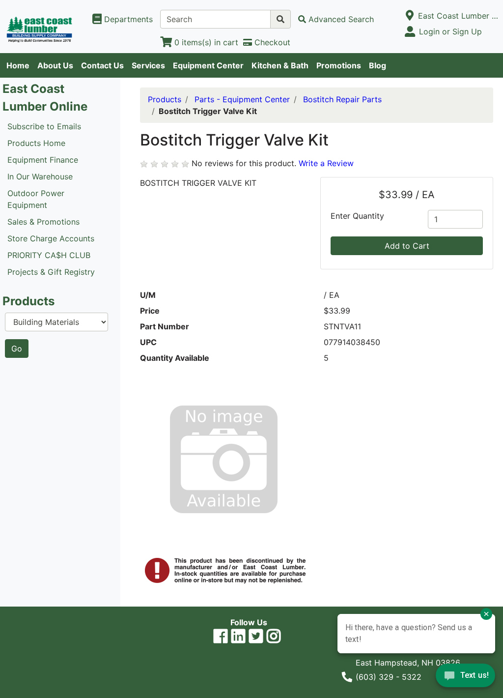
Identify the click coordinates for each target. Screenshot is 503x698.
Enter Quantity (357, 216)
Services (148, 65)
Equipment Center (208, 65)
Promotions (338, 65)
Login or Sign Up (450, 31)
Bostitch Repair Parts (342, 99)
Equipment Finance (42, 160)
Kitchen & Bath (280, 65)
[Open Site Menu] (410, 16)
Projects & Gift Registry (51, 272)
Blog (377, 65)
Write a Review (326, 163)
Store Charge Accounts (50, 238)
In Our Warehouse (40, 176)
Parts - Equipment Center (242, 99)
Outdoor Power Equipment (35, 199)
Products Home (36, 143)
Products (164, 99)
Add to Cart (407, 246)
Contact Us (102, 65)
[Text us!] (465, 678)
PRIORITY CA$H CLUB (48, 255)
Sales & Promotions (43, 222)
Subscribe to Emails (44, 126)
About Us (55, 65)
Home (17, 65)
